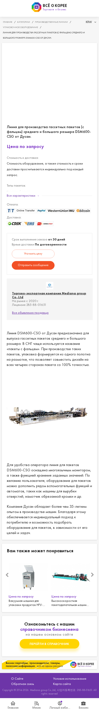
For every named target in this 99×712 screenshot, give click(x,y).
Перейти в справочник (49, 644)
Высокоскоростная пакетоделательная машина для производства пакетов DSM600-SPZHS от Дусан (70, 582)
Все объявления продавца (30, 312)
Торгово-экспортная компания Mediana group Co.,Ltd (49, 295)
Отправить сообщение (33, 265)
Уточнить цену (33, 253)
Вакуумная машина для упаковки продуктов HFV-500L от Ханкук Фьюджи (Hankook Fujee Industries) (28, 582)
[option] (28, 582)
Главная (13, 707)
